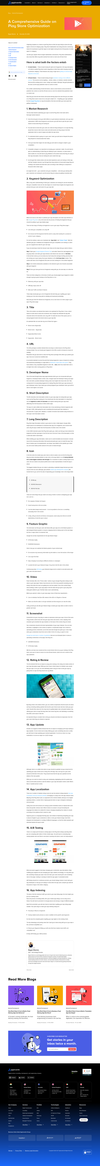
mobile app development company (59, 469)
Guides (80, 1113)
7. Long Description (12, 61)
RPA (52, 1110)
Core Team (10, 1110)
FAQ (9, 1123)
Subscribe (72, 1049)
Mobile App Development (27, 1113)
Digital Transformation (27, 1108)
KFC (38, 1108)
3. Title (9, 53)
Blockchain (53, 1118)
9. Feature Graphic (12, 65)
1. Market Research (12, 49)
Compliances (11, 1126)
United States (27, 1087)
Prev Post (29, 969)
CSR (9, 1115)
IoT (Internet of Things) (55, 1113)
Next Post (71, 969)
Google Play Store (33, 219)
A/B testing (39, 569)
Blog (9, 13)
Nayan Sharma (33, 950)
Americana (39, 1115)
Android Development (17, 13)
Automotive (67, 1113)
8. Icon (9, 63)
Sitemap (10, 1150)
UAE (67, 1087)
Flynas (38, 1118)
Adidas (38, 1110)
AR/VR (52, 1115)
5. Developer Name (12, 57)
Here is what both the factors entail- (16, 47)
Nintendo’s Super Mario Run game (59, 362)
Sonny (38, 1120)
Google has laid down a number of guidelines (38, 635)
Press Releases (82, 1110)
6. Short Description (12, 59)
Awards (10, 1120)
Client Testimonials (83, 1115)
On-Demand (67, 1118)
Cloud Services (25, 1118)
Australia (40, 1087)
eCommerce (67, 1120)
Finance (67, 1110)
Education (67, 1115)
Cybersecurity (54, 1120)
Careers (10, 1113)
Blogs (80, 1108)
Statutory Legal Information (31, 1150)
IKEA (38, 1113)
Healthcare (67, 1108)
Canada (82, 1087)
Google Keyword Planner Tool (44, 251)
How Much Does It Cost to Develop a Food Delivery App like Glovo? (49, 1012)
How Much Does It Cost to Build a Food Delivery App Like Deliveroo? (19, 1012)
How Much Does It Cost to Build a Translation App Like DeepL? (78, 1012)
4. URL (9, 55)
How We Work (11, 1118)
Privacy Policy (18, 1150)
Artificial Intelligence (55, 1108)
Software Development (27, 1115)
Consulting (24, 1110)
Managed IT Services (26, 1120)
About (9, 1108)
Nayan (52, 961)
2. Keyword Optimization (13, 51)
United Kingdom (56, 1087)
